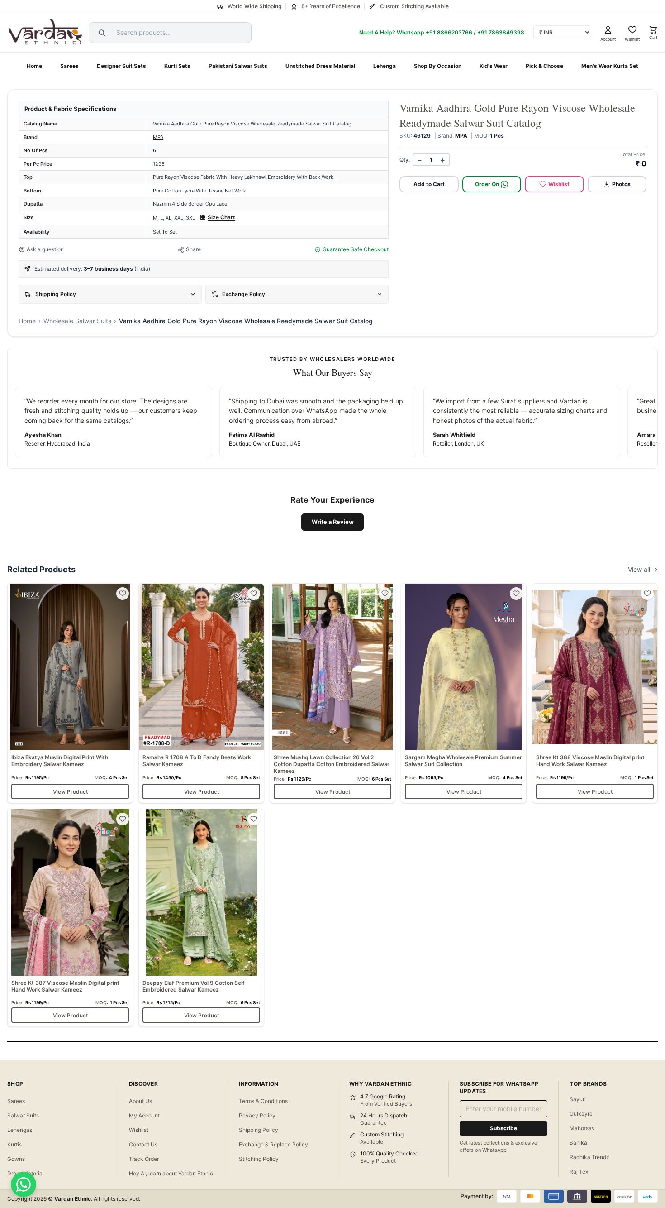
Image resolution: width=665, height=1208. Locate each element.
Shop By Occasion (437, 65)
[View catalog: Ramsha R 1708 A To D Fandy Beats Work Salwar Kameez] (201, 693)
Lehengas (19, 1130)
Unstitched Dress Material (320, 65)
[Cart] (653, 29)
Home (34, 65)
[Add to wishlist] (122, 593)
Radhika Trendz (589, 1157)
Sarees (69, 65)
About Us (140, 1101)
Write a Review (333, 521)
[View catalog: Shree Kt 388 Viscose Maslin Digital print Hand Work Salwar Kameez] (594, 693)
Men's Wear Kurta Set (609, 65)
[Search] (101, 33)
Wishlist (559, 184)
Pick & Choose (544, 65)
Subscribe (503, 1128)
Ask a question (45, 249)
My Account (144, 1115)
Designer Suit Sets (121, 65)
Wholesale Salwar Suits (77, 321)
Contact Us (143, 1144)
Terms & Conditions (263, 1101)
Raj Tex (579, 1171)
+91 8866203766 (449, 32)
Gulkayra (581, 1113)
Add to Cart (429, 184)
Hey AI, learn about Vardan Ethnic (171, 1173)
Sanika (578, 1142)
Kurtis (14, 1144)
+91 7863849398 (500, 32)
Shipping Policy (258, 1130)
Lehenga (384, 65)
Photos (621, 184)
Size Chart (221, 217)
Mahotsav (582, 1128)
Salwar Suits (23, 1115)
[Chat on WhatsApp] (23, 1184)
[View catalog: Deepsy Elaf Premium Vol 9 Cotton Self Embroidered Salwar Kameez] (201, 917)
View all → (643, 569)
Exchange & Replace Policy (273, 1144)
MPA (158, 137)
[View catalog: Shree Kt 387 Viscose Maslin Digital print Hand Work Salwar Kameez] (70, 917)
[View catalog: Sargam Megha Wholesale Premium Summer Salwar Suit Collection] (463, 693)
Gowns (16, 1158)
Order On (487, 184)
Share (193, 249)
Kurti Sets (177, 65)
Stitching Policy (259, 1158)
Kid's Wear (494, 65)
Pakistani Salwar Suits (238, 65)
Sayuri (578, 1099)
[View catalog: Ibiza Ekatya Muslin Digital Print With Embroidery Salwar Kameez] (70, 693)
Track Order (144, 1158)
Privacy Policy (257, 1115)
